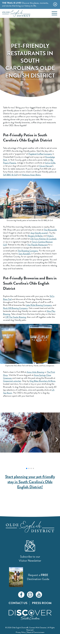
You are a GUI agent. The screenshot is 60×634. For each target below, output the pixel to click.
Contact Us (18, 603)
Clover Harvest (45, 166)
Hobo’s (50, 235)
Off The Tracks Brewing (15, 317)
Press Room (41, 603)
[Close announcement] (55, 4)
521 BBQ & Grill (10, 174)
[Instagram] (30, 594)
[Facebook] (21, 594)
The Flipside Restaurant (37, 244)
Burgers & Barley (35, 235)
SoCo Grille (50, 162)
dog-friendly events (39, 232)
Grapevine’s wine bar (12, 381)
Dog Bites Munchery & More (42, 381)
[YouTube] (39, 594)
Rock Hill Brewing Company (15, 308)
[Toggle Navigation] (54, 13)
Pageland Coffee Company (40, 154)
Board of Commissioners (35, 632)
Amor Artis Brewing (35, 372)
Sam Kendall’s (25, 253)
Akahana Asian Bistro (31, 174)
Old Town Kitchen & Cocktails (43, 238)
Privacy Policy (21, 632)
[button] (26, 468)
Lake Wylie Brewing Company (39, 305)
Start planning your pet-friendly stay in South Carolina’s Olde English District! (30, 482)
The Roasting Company (28, 250)
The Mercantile (50, 229)
